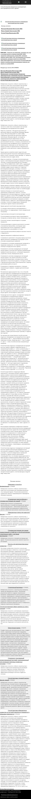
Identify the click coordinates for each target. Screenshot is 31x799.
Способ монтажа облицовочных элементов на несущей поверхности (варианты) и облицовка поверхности (14, 712)
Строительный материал (15, 587)
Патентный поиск (6, 2)
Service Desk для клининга (7, 789)
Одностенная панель (14, 628)
